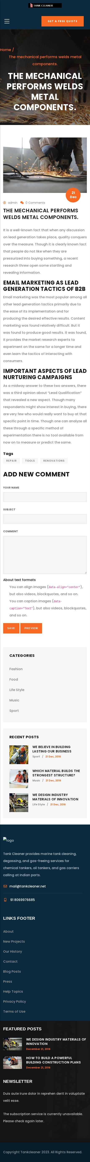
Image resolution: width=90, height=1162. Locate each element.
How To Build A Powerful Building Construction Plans (53, 1060)
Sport (14, 710)
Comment (10, 531)
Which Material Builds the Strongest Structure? (56, 773)
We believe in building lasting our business (51, 749)
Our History (12, 951)
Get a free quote (62, 21)
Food (13, 679)
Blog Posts (12, 971)
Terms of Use (14, 1011)
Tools (30, 460)
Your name (11, 487)
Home (5, 49)
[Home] (45, 6)
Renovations (54, 460)
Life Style (16, 689)
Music (14, 700)
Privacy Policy (14, 1001)
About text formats (19, 579)
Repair (11, 460)
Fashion (16, 669)
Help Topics (13, 991)
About (8, 931)
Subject (9, 509)
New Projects (14, 941)
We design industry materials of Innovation (55, 797)
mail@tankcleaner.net (27, 886)
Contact (10, 961)
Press (7, 981)
